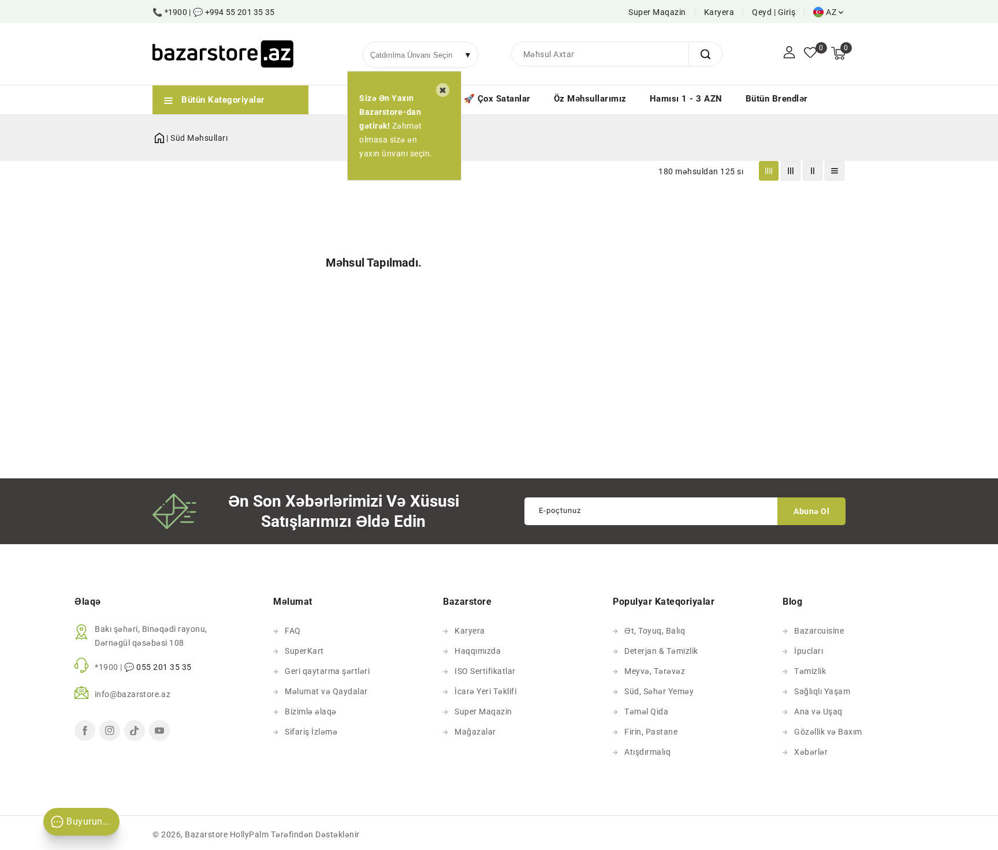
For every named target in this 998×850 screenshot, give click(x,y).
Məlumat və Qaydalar (326, 691)
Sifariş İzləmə (311, 731)
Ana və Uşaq (818, 711)
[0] (810, 53)
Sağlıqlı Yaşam (822, 691)
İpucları (808, 651)
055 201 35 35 (164, 667)
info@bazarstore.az (132, 694)
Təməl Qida (646, 711)
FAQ (293, 630)
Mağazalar (475, 731)
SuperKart (304, 651)
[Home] (159, 136)
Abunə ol (811, 511)
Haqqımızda (478, 651)
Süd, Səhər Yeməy (659, 691)
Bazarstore (206, 834)
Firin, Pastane (650, 731)
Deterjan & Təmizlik (661, 651)
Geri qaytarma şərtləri (327, 671)
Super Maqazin (657, 12)
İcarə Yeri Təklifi (485, 691)
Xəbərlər (811, 752)
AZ (831, 12)
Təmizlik (810, 671)
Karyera (719, 12)
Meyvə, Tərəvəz (654, 671)
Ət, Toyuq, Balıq (654, 630)
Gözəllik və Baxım (828, 731)
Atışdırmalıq (647, 752)
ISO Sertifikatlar (485, 671)
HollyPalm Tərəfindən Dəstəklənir (295, 834)
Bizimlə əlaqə (311, 711)
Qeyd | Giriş (773, 12)
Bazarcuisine (819, 630)
